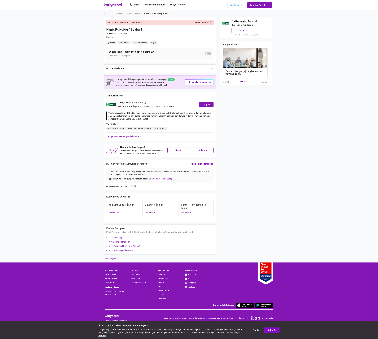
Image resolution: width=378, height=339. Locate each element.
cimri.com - (185, 318)
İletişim (161, 282)
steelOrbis (230, 318)
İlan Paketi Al (236, 5)
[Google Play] (264, 305)
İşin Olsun (162, 298)
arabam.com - (168, 318)
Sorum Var (135, 274)
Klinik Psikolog (115, 237)
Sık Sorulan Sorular (139, 282)
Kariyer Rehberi (164, 290)
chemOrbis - (177, 318)
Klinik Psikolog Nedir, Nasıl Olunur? (124, 246)
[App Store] (245, 305)
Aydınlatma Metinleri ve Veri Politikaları (114, 293)
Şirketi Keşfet (142, 119)
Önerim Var (135, 278)
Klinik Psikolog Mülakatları (121, 250)
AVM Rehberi (110, 282)
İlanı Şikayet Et (110, 258)
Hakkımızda (163, 274)
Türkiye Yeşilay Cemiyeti (117, 33)
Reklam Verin (163, 278)
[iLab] (255, 318)
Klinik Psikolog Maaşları (202, 164)
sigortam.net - (222, 318)
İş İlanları (135, 4)
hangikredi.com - (201, 318)
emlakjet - (192, 318)
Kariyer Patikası (111, 278)
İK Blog (161, 294)
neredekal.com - (212, 318)
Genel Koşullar (110, 274)
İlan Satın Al (163, 286)
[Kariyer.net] (116, 315)
